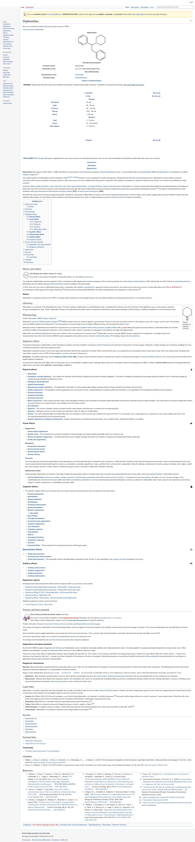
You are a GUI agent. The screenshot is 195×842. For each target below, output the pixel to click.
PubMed (77, 673)
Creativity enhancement (37, 505)
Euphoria (31, 408)
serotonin (101, 327)
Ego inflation (33, 516)
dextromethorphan (91, 191)
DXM (117, 461)
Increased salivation (35, 395)
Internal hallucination (36, 477)
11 (133, 706)
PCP (112, 336)
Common (54, 108)
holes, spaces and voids (117, 559)
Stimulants (92, 165)
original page (140, 14)
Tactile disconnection (36, 554)
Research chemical (119, 825)
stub (60, 273)
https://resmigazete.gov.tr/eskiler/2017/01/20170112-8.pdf (163, 797)
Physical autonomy (35, 392)
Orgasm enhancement (54, 419)
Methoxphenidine (31, 726)
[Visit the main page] (10, 9)
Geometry (29, 458)
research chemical (105, 690)
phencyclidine (67, 191)
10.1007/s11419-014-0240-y (40, 810)
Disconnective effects (32, 549)
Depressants (92, 168)
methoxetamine (133, 336)
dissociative (87, 172)
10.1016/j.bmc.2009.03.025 (97, 802)
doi (29, 787)
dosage (41, 158)
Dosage (92, 99)
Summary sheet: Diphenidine (33, 29)
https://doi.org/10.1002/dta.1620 (155, 765)
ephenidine (164, 172)
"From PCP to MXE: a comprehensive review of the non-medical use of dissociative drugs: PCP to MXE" (52, 791)
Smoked (89, 93)
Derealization (33, 502)
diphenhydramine (128, 298)
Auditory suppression (36, 570)
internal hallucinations (79, 186)
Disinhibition (33, 496)
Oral (88, 96)
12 (90, 709)
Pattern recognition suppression (40, 437)
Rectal (89, 140)
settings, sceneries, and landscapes (73, 477)
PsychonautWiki (53, 14)
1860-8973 (61, 810)
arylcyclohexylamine (142, 178)
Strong (54, 111)
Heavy (54, 114)
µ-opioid (124, 327)
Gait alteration (33, 406)
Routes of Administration (91, 81)
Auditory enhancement (36, 568)
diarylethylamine (110, 172)
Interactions (91, 162)
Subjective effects (29, 186)
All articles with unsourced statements (73, 825)
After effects (54, 126)
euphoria (105, 186)
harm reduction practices (116, 197)
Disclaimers (55, 840)
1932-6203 (63, 787)
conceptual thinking (94, 186)
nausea (174, 679)
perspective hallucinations (96, 477)
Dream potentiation (35, 507)
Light (55, 105)
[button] (152, 7)
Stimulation (32, 374)
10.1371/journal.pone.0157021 (41, 787)
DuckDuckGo (66, 673)
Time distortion (33, 526)
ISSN (56, 787)
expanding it (88, 277)
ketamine (55, 191)
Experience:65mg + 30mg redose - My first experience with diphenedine (51, 598)
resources (75, 158)
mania (75, 633)
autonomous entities (52, 477)
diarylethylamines (46, 333)
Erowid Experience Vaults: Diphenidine (39, 604)
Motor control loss (35, 400)
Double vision (33, 434)
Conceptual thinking (36, 537)
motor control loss (56, 186)
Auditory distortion (35, 573)
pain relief (66, 186)
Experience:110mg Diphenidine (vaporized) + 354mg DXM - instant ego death (53, 587)
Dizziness (31, 411)
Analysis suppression (36, 524)
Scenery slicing (34, 454)
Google (56, 673)
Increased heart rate (35, 398)
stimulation (45, 186)
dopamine (76, 327)
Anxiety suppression (36, 494)
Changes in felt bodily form (38, 382)
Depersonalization (35, 499)
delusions (111, 676)
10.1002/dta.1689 (124, 817)
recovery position (61, 681)
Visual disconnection (36, 559)
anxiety (98, 676)
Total (55, 120)
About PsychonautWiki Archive (41, 840)
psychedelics (157, 474)
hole (127, 324)
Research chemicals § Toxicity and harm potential (55, 624)
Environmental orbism (36, 452)
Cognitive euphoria (35, 529)
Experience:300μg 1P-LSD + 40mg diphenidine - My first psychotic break (51, 592)
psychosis (84, 633)
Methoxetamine (30, 732)
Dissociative (79, 75)
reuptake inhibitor (86, 327)
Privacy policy (26, 840)
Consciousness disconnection (39, 556)
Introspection (33, 532)
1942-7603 (53, 797)
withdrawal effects (57, 650)
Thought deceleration (36, 518)
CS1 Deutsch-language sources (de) (45, 825)
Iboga (123, 336)
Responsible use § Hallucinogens (88, 624)
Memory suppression (36, 510)
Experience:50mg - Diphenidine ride (38, 595)
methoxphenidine (145, 172)
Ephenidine (29, 729)
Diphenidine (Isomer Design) (35, 743)
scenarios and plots (116, 477)
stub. (67, 614)
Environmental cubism (36, 449)
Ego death (34, 513)
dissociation (117, 186)
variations (61, 464)
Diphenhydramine (46, 26)
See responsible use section (134, 85)
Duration (91, 117)
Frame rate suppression (37, 439)
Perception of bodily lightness (39, 376)
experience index (81, 584)
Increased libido (34, 545)
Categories (27, 825)
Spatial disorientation (36, 384)
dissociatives (146, 477)
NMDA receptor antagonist (46, 318)
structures (139, 559)
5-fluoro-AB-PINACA (172, 287)
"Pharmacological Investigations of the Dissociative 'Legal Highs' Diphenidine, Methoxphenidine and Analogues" (49, 781)
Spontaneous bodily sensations (40, 387)
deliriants (87, 480)
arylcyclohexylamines (41, 191)
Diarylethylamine (81, 78)
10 (93, 703)
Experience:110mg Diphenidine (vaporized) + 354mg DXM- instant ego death (52, 590)
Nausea (31, 414)
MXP (131, 309)
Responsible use (31, 718)
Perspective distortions (37, 446)
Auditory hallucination (36, 576)
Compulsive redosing (36, 540)
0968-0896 (117, 802)
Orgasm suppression (36, 419)
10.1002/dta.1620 (36, 797)
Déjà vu (31, 534)
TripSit (179, 673)
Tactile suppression (35, 390)
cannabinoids (88, 287)
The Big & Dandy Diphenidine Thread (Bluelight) (42, 751)
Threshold (55, 102)
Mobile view (64, 840)
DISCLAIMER (28, 158)
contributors (158, 357)
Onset (54, 123)
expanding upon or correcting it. (110, 618)
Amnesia (31, 542)
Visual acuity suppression (38, 431)
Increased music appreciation (39, 521)
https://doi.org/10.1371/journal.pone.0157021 (49, 762)
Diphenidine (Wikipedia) (33, 741)
